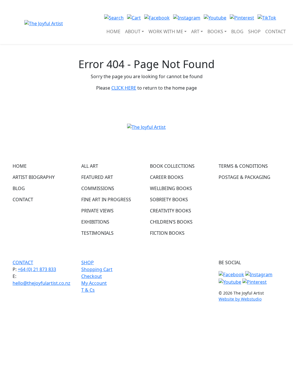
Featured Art (97, 177)
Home (113, 31)
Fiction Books (167, 233)
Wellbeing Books (171, 188)
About (132, 31)
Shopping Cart (96, 269)
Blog (237, 31)
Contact (275, 31)
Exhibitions (95, 222)
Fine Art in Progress (106, 199)
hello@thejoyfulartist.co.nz (41, 283)
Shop (254, 31)
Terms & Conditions (243, 166)
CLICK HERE (123, 88)
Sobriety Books (169, 199)
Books (215, 31)
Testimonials (97, 233)
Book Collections (172, 166)
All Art (89, 166)
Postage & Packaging (244, 177)
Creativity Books (170, 211)
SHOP (87, 262)
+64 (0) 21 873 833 (37, 269)
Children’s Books (171, 222)
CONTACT (23, 262)
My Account (94, 283)
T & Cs (88, 290)
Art (195, 31)
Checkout (91, 276)
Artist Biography (34, 177)
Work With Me (166, 31)
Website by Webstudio (240, 299)
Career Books (166, 177)
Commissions (97, 188)
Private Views (97, 211)
